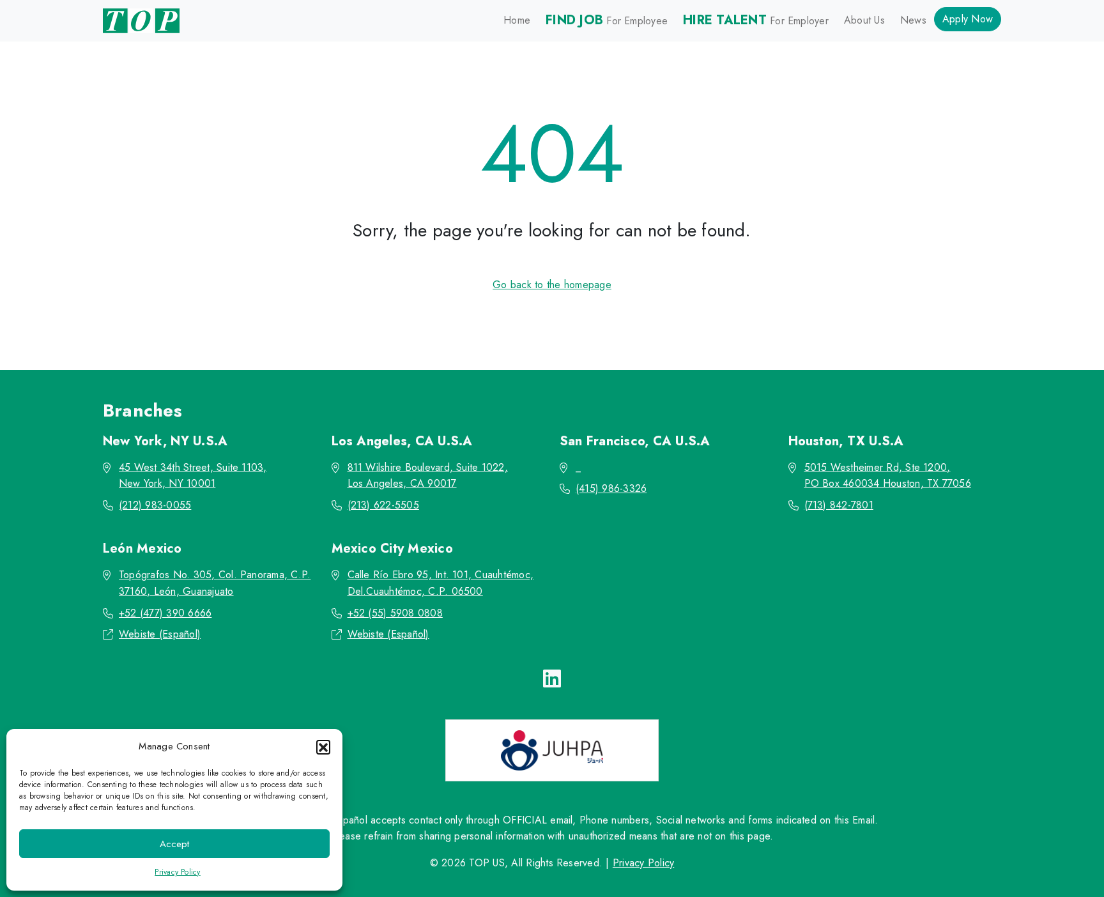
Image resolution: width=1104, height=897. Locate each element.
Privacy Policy (177, 872)
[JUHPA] (552, 750)
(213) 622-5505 (383, 505)
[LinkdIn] (552, 679)
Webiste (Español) (160, 634)
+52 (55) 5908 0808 (395, 613)
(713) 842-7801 (838, 505)
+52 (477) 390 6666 (165, 613)
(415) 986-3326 (611, 488)
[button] (323, 746)
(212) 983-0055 (155, 505)
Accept (174, 844)
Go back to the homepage (552, 284)
